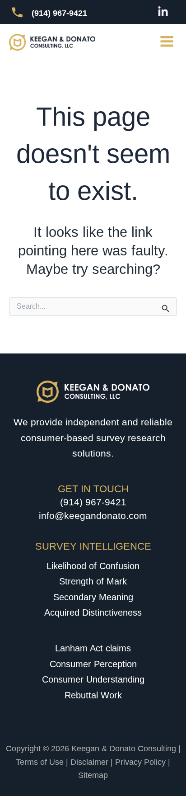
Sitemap (93, 775)
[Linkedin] (163, 12)
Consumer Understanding (93, 679)
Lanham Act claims (93, 648)
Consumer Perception (93, 664)
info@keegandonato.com (93, 515)
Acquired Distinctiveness (93, 612)
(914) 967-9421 (93, 502)
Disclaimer (89, 762)
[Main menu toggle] (167, 41)
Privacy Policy (140, 762)
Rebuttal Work (93, 695)
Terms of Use (40, 762)
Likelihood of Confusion (93, 566)
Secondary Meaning (93, 597)
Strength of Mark (93, 581)
